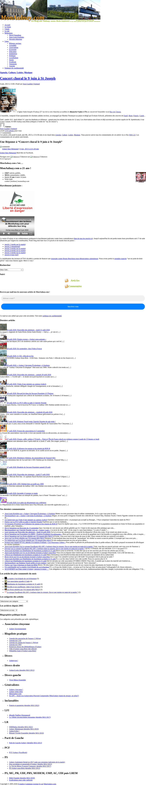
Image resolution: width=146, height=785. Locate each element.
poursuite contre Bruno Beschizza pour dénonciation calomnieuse (74, 259)
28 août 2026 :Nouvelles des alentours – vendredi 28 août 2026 (29, 412)
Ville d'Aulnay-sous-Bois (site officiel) (23, 649)
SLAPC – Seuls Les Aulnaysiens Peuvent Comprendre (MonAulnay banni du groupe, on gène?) (44, 696)
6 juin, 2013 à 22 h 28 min (29, 149)
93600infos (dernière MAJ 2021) (21, 727)
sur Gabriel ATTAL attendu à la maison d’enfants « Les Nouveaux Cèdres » (35, 542)
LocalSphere (13, 58)
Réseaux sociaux (15, 43)
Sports (11, 60)
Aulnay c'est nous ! (16, 690)
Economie (12, 49)
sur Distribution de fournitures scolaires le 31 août (30, 551)
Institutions (13, 54)
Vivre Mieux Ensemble (17, 680)
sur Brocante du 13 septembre (22, 528)
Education (12, 52)
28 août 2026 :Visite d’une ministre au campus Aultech (26, 384)
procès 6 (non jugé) (11, 255)
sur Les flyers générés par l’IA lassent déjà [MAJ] (29, 536)
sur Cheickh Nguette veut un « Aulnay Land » (27, 530)
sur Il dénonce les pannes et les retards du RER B (31, 524)
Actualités (12, 45)
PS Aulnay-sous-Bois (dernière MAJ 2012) (24, 768)
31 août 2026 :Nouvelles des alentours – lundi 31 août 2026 (28, 330)
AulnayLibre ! (14, 731)
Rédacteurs (9, 33)
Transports (13, 64)
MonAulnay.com (15, 694)
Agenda (12, 66)
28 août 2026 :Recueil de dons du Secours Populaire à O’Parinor (30, 393)
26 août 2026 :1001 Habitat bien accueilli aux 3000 (25, 484)
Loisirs (20, 72)
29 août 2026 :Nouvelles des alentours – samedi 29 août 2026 (29, 375)
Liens (7, 41)
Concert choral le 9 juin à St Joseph (28, 78)
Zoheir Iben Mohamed (10, 149)
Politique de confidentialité (14, 68)
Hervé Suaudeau (15, 35)
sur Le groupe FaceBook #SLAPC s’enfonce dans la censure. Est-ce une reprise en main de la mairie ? (49, 546)
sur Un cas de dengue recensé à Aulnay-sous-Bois (30, 553)
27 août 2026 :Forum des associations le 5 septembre (26, 431)
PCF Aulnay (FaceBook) (18, 752)
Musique (28, 72)
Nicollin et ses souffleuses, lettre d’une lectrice (23, 587)
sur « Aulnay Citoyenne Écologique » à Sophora (30, 514)
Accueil (7, 25)
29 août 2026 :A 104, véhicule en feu (20, 356)
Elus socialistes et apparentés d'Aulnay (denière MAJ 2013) (30, 764)
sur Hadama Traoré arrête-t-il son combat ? (26, 563)
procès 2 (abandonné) (12, 246)
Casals (141, 116)
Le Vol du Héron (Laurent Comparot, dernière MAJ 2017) (30, 766)
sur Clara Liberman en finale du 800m (21, 565)
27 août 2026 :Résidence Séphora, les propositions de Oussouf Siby (31, 458)
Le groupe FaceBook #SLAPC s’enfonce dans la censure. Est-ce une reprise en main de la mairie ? (42, 592)
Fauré (126, 116)
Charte (7, 29)
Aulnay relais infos (16, 692)
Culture (12, 72)
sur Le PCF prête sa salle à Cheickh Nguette (23, 522)
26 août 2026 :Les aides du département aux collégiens (26, 503)
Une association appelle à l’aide (18, 581)
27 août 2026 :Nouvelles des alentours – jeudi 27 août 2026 (28, 475)
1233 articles (9, 131)
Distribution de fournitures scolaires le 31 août (23, 584)
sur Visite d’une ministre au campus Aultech (26, 520)
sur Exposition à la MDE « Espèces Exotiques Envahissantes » (33, 534)
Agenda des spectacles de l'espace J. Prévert (25, 638)
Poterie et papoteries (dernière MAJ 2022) (24, 705)
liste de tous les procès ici (83, 238)
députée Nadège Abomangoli (19, 715)
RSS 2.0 (132, 135)
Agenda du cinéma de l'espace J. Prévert (23, 643)
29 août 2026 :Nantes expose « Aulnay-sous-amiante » (26, 339)
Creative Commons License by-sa (30, 784)
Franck (135, 116)
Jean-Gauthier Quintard (31, 84)
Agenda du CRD (15, 645)
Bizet (130, 116)
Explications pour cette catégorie (21, 780)
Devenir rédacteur (15, 39)
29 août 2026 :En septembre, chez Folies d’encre (24, 349)
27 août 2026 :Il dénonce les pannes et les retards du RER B (28, 448)
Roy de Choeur (115, 112)
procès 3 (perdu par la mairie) (15, 249)
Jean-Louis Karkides (16, 37)
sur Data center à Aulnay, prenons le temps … (27, 569)
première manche (120, 259)
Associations (13, 47)
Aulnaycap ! (13, 660)
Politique (12, 56)
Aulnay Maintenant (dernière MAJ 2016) (24, 729)
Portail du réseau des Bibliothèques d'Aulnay (25, 647)
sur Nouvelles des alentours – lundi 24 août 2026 (27, 532)
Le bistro (8, 27)
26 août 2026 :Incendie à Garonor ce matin (22, 493)
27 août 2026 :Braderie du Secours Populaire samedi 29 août (28, 467)
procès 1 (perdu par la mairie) (15, 244)
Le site (7, 31)
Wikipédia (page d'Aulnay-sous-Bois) (22, 651)
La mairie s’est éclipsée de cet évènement (21, 579)
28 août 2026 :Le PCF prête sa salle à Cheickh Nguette (26, 403)
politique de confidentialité (52, 316)
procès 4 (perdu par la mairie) (15, 251)
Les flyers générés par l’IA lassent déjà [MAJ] (23, 590)
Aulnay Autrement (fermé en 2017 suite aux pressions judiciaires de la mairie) (37, 762)
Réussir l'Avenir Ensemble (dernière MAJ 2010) (26, 733)
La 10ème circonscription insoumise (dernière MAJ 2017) (30, 717)
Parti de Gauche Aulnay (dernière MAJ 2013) (25, 743)
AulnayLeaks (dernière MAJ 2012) (21, 670)
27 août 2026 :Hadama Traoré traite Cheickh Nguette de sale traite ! (31, 421)
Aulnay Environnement (17, 629)
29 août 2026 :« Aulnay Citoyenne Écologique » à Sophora (28, 365)
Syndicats (12, 62)
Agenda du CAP (15, 641)
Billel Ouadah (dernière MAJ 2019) (22, 778)
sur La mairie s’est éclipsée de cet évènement (27, 567)
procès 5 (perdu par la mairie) (15, 253)
